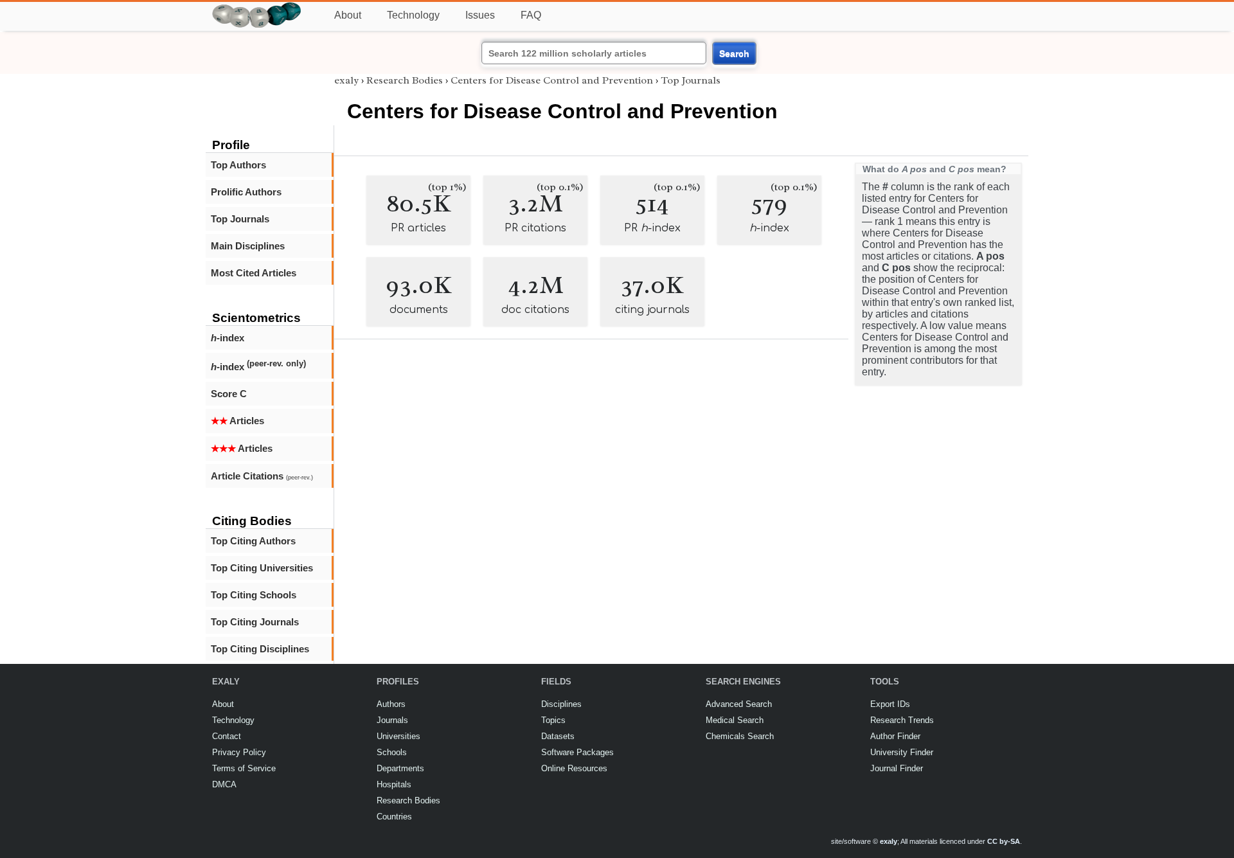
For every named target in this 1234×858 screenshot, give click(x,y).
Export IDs (890, 704)
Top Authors (238, 164)
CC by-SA (1003, 841)
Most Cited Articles (253, 272)
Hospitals (394, 784)
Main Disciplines (248, 245)
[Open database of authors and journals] (257, 7)
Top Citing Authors (253, 540)
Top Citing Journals (255, 621)
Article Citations (262, 475)
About (347, 15)
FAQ (531, 15)
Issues (480, 15)
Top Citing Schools (253, 594)
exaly (346, 80)
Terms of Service (244, 768)
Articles (237, 420)
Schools (392, 752)
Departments (400, 768)
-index (227, 337)
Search (734, 53)
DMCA (224, 784)
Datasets (558, 736)
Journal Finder (896, 768)
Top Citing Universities (262, 567)
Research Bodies (404, 80)
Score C (229, 393)
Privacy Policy (239, 752)
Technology (413, 15)
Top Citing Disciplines (260, 648)
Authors (391, 704)
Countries (394, 816)
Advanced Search (739, 704)
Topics (553, 720)
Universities (398, 736)
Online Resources (574, 768)
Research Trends (902, 720)
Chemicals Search (740, 736)
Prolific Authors (246, 191)
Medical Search (735, 720)
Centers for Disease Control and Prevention (552, 80)
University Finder (901, 752)
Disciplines (561, 704)
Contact (226, 736)
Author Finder (895, 736)
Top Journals (240, 218)
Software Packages (577, 752)
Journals (392, 720)
